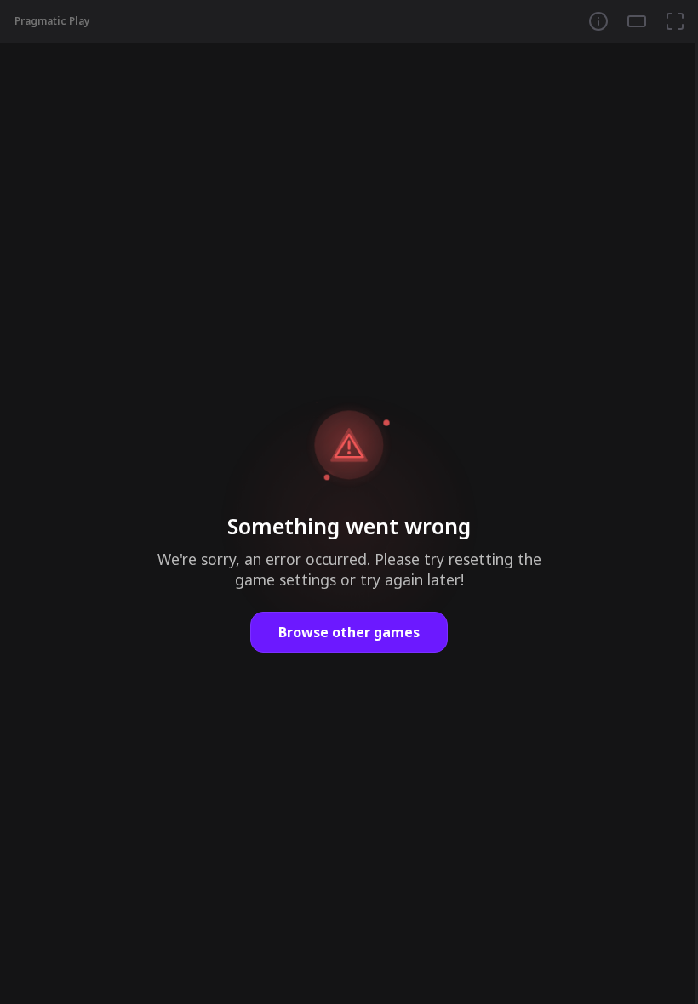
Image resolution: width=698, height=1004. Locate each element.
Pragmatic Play (52, 21)
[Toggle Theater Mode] (637, 21)
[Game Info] (598, 21)
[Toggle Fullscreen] (675, 21)
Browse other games (349, 632)
